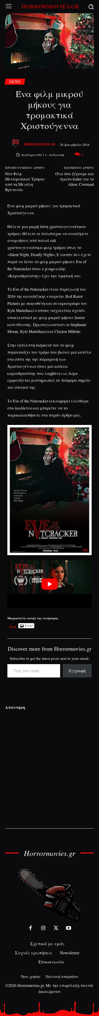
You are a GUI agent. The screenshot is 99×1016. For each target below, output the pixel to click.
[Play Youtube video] (49, 584)
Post (12, 626)
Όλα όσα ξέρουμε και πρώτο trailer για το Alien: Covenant (74, 179)
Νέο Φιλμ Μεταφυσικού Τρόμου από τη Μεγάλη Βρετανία (25, 181)
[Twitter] (56, 928)
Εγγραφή (77, 670)
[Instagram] (43, 928)
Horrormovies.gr (39, 144)
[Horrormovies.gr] (16, 144)
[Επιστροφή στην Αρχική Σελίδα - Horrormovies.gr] (49, 894)
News (15, 81)
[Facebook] (30, 928)
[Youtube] (68, 928)
